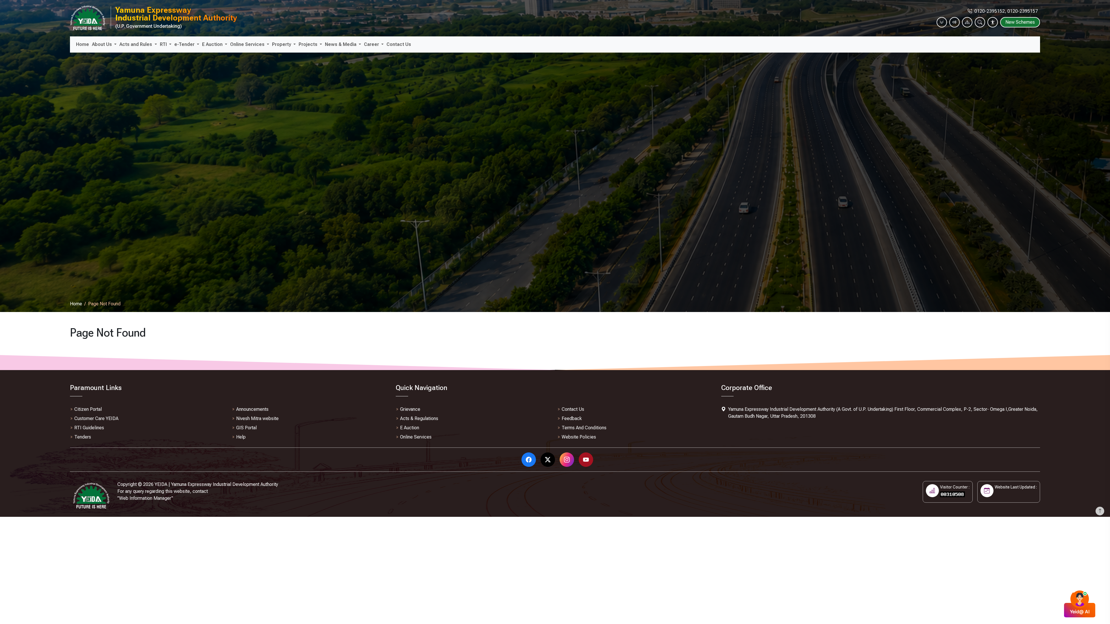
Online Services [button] (248, 44)
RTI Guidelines (89, 427)
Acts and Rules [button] (136, 44)
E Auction (409, 427)
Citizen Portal (88, 409)
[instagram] (568, 459)
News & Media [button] (341, 44)
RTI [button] (164, 44)
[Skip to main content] (942, 22)
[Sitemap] (967, 22)
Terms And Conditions (584, 427)
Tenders (82, 437)
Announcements (252, 409)
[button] (980, 22)
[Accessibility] (992, 22)
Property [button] (282, 44)
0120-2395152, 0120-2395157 (1006, 11)
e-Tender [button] (185, 44)
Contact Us (398, 44)
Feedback (572, 418)
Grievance (410, 409)
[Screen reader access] (954, 22)
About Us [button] (102, 44)
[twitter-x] (549, 459)
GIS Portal (246, 427)
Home (82, 44)
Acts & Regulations (419, 418)
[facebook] (529, 459)
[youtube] (587, 459)
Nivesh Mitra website (257, 418)
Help (241, 437)
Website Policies (579, 437)
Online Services (416, 437)
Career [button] (372, 44)
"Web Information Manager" (145, 498)
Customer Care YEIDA (96, 418)
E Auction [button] (213, 44)
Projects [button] (309, 44)
